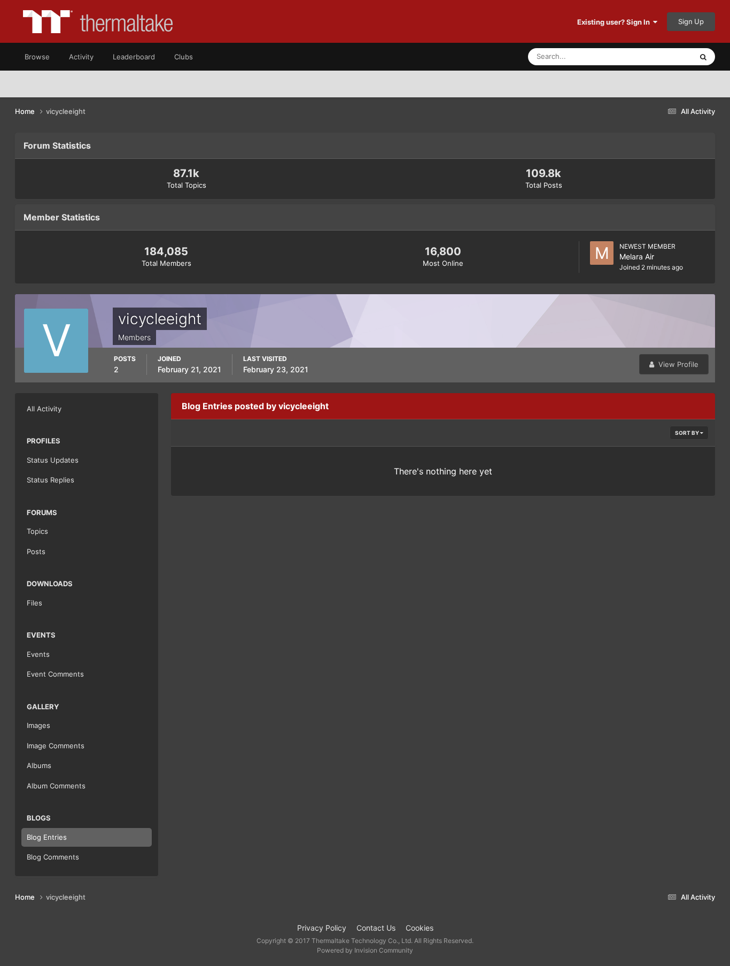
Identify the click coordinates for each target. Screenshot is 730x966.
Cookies (419, 927)
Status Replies (50, 480)
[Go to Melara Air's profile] (601, 253)
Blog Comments (53, 857)
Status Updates (654, 56)
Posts (36, 551)
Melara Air (636, 256)
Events (38, 654)
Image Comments (55, 745)
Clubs (183, 56)
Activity (81, 56)
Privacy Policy (321, 927)
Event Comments (55, 674)
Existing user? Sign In (615, 22)
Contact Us (375, 927)
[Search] (703, 56)
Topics (37, 531)
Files (34, 603)
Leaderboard (134, 56)
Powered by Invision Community (365, 950)
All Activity (44, 408)
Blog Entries (47, 837)
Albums (39, 765)
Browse (37, 56)
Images (38, 725)
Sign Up (691, 21)
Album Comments (56, 785)
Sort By (687, 433)
